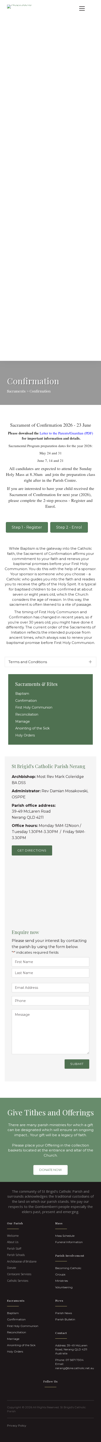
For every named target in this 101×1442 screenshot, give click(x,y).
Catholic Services (17, 1281)
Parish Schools (16, 1255)
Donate (11, 1268)
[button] (50, 662)
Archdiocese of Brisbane (22, 1261)
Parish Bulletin (65, 1319)
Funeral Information (69, 1242)
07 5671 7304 (75, 1360)
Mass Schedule (64, 1235)
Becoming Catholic (68, 1268)
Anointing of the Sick (32, 728)
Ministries (61, 1280)
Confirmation (26, 701)
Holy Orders (25, 735)
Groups (60, 1274)
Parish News (63, 1313)
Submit (77, 1064)
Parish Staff (14, 1249)
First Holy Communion (33, 707)
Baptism (22, 693)
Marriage (22, 721)
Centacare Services (19, 1274)
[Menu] (82, 9)
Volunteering (64, 1287)
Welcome (13, 1236)
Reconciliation (26, 714)
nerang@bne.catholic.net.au (74, 1368)
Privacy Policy (16, 1425)
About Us (12, 1242)
